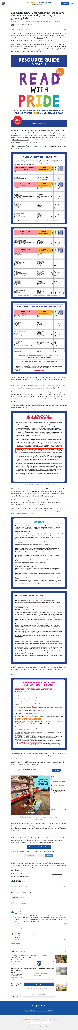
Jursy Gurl (17, 912)
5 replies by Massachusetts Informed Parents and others (30, 928)
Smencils (40, 38)
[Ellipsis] (66, 912)
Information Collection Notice (38, 989)
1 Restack (29, 881)
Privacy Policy (50, 989)
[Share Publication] (59, 3)
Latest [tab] (17, 951)
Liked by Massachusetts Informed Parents (24, 913)
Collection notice (54, 1019)
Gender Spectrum (23, 672)
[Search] (55, 3)
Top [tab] (13, 951)
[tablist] (17, 897)
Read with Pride (30, 137)
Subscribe (65, 3)
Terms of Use (46, 988)
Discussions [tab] (23, 951)
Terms (47, 1019)
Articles (14, 10)
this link (58, 33)
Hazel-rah (17, 933)
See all (14, 996)
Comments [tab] (15, 897)
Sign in (73, 3)
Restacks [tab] (21, 897)
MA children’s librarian (20, 140)
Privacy (43, 1019)
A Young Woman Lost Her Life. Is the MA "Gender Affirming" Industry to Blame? (29, 957)
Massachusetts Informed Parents (23, 24)
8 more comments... (16, 943)
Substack (31, 1026)
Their (21, 816)
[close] (53, 961)
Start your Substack (35, 1023)
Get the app (46, 1023)
